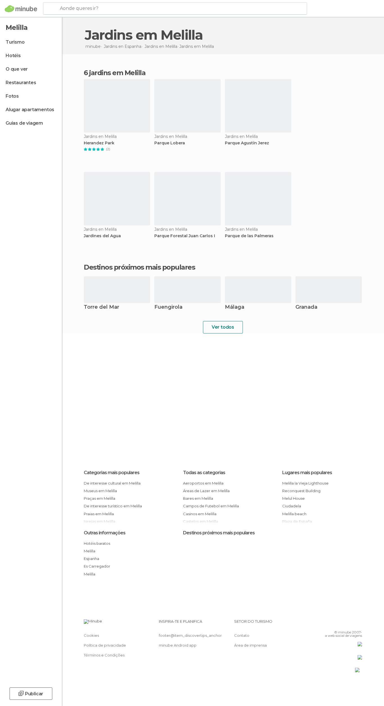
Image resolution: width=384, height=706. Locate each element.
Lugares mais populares (307, 472)
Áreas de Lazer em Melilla (206, 490)
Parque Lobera (169, 143)
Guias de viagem (24, 123)
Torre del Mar (101, 307)
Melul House (293, 498)
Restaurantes (21, 82)
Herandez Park (99, 143)
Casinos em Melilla (199, 514)
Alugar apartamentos (30, 109)
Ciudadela (291, 506)
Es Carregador (97, 566)
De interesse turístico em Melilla (113, 506)
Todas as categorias (204, 472)
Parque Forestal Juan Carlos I (184, 236)
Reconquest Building (301, 490)
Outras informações (104, 532)
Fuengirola (168, 307)
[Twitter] (339, 623)
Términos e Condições (104, 655)
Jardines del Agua (102, 236)
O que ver (17, 69)
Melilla (89, 551)
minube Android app (177, 645)
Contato (241, 635)
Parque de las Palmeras (249, 236)
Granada (306, 307)
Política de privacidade (105, 645)
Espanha (91, 558)
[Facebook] (330, 623)
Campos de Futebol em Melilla (211, 506)
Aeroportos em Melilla (203, 483)
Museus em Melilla (100, 490)
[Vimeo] (348, 623)
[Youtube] (358, 623)
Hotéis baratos (97, 543)
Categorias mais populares (111, 472)
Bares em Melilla (198, 498)
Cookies (91, 635)
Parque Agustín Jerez (247, 143)
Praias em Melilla (99, 514)
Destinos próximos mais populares (139, 267)
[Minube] (21, 9)
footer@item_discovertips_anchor (190, 635)
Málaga (234, 307)
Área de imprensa (250, 645)
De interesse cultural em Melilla (112, 483)
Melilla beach (294, 514)
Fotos (12, 96)
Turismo (15, 42)
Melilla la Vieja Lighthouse (305, 483)
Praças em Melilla (99, 498)
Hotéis (13, 55)
